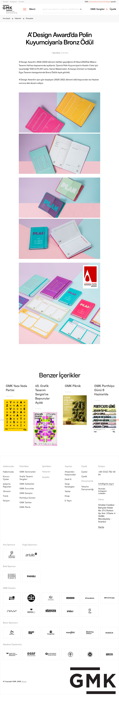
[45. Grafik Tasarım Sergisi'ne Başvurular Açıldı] (45, 429)
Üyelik (113, 9)
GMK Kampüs (26, 493)
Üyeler (84, 472)
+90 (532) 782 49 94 (106, 473)
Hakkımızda (8, 472)
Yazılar (67, 492)
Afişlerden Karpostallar (70, 473)
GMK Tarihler (26, 503)
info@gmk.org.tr (106, 484)
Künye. (24, 681)
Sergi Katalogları (69, 485)
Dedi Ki (68, 479)
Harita (101, 527)
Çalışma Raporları (7, 485)
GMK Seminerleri (28, 472)
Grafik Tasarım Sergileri (26, 478)
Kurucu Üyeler (6, 478)
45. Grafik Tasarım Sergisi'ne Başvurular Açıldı (42, 394)
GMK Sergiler (97, 9)
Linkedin (21, 2)
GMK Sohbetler (27, 484)
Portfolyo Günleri (27, 498)
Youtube (5, 2)
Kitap (67, 496)
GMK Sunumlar (27, 489)
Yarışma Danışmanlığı (87, 488)
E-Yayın (68, 501)
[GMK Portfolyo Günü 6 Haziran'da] (104, 419)
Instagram (13, 2)
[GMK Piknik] (75, 410)
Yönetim (7, 492)
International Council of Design (99, 2)
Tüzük (5, 496)
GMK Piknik (73, 386)
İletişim (6, 501)
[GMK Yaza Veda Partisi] (16, 415)
